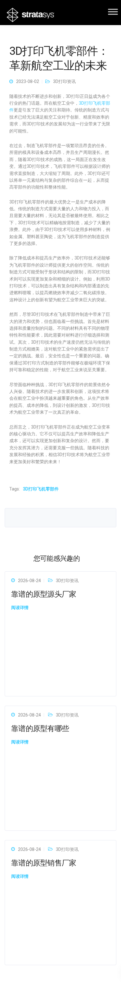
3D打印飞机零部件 (41, 488)
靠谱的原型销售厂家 (43, 863)
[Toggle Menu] (113, 12)
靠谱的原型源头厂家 (43, 594)
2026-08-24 (29, 580)
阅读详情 (20, 607)
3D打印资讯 (64, 81)
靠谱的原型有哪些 (40, 728)
